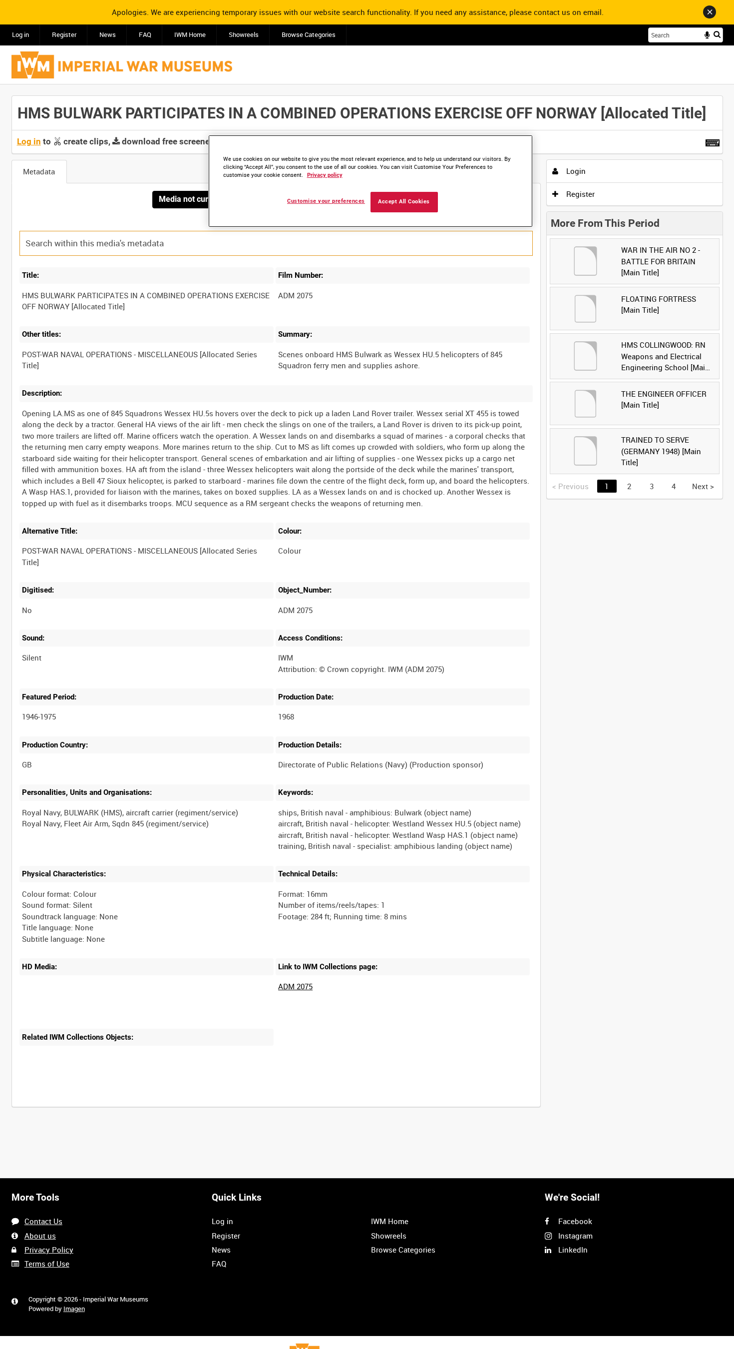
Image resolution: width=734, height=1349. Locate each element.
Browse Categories (309, 34)
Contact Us (43, 1221)
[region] (370, 181)
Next (703, 486)
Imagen (74, 1309)
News (107, 34)
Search (717, 34)
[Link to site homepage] (121, 64)
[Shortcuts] (713, 140)
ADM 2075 (295, 986)
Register (64, 34)
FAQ (145, 34)
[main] (367, 606)
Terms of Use (46, 1264)
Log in (20, 34)
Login (575, 171)
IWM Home (190, 34)
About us (40, 1236)
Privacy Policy (48, 1250)
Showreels (244, 34)
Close (709, 11)
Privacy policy (325, 175)
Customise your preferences (326, 201)
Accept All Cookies (404, 201)
